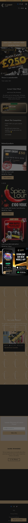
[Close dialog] (26, 248)
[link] (21, 267)
